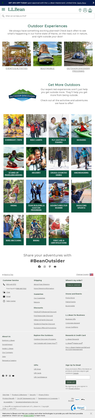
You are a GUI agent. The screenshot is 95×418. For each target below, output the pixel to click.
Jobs (4, 356)
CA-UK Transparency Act (26, 398)
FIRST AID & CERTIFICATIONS (59, 241)
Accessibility (8, 402)
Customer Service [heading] (11, 280)
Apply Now (81, 3)
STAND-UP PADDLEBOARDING (13, 174)
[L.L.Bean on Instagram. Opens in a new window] (44, 266)
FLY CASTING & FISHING (59, 141)
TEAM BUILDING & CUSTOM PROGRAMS (36, 207)
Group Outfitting (72, 327)
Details (75, 373)
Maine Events (71, 302)
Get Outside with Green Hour (45, 343)
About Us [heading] (6, 336)
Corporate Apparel (73, 323)
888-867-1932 (21, 288)
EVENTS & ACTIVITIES (16, 68)
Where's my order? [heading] (74, 280)
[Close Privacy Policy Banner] (91, 413)
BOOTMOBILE (47, 68)
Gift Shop (37, 369)
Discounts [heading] (38, 308)
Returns (37, 302)
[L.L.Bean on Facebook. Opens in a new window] (39, 266)
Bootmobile (70, 306)
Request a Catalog (9, 360)
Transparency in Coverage (48, 398)
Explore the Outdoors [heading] (43, 335)
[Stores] (80, 10)
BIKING (36, 240)
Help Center (11, 301)
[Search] (3, 16)
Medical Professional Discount (45, 312)
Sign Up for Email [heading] (73, 365)
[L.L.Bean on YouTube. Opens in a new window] (55, 266)
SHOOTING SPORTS (81, 206)
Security (33, 395)
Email (8, 296)
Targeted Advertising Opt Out (26, 402)
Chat (8, 292)
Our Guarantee (39, 298)
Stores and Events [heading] (74, 294)
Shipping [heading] (38, 280)
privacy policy (28, 416)
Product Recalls (8, 398)
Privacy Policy (74, 388)
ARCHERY (36, 173)
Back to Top (8, 274)
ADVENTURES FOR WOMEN (58, 206)
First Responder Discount (43, 316)
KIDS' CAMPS (36, 140)
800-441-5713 (11, 284)
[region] (47, 3)
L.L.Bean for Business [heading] (75, 315)
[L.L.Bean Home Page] (19, 10)
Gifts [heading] (36, 365)
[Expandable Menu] (3, 9)
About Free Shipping (41, 284)
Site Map (6, 395)
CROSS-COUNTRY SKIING (59, 174)
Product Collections (19, 395)
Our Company (7, 352)
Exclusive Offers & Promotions (45, 328)
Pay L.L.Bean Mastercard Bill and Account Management (78, 348)
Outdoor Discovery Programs (45, 339)
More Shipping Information (44, 288)
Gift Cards (37, 373)
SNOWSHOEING (81, 173)
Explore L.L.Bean (8, 340)
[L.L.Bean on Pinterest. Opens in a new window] (50, 266)
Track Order (73, 285)
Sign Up (71, 382)
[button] (79, 408)
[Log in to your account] (85, 10)
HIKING (14, 205)
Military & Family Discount (43, 320)
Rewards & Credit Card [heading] (76, 335)
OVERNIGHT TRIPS (13, 140)
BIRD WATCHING (13, 240)
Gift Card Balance (40, 377)
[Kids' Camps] (36, 126)
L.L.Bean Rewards (72, 339)
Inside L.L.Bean (7, 348)
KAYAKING (81, 140)
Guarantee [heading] (38, 294)
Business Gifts (71, 319)
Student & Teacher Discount (44, 324)
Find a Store (70, 298)
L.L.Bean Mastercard (74, 343)
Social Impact (7, 344)
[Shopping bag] (91, 10)
